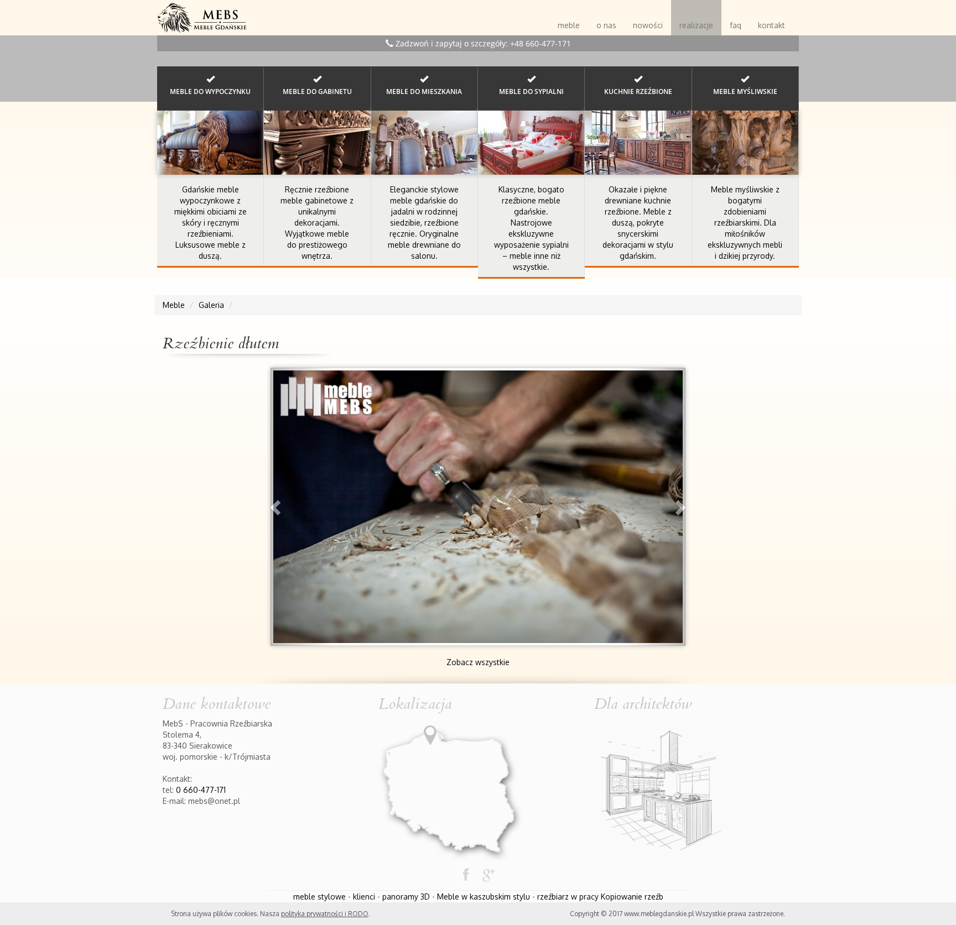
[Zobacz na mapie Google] (450, 788)
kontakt (771, 25)
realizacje (696, 25)
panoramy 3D (406, 896)
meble (569, 25)
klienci (364, 896)
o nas (606, 25)
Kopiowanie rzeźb (632, 896)
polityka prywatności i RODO (324, 914)
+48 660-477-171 (540, 43)
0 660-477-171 (201, 790)
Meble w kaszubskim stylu (483, 896)
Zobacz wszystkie (478, 662)
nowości (648, 25)
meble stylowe (319, 896)
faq (735, 25)
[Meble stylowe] (202, 14)
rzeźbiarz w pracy (568, 896)
